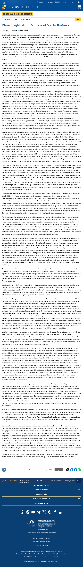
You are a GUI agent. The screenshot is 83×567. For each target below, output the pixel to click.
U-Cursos (50, 2)
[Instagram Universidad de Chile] (27, 512)
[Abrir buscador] (79, 2)
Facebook (71, 469)
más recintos (63, 554)
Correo (65, 2)
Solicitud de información (41, 545)
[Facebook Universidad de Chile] (55, 512)
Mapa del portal (49, 557)
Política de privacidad (53, 561)
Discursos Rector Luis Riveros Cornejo (17, 19)
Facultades (40, 2)
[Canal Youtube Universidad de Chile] (33, 512)
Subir (4, 470)
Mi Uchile (58, 2)
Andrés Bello (24, 554)
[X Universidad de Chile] (44, 512)
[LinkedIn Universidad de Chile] (60, 512)
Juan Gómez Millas (50, 554)
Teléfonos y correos (38, 557)
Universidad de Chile (33, 561)
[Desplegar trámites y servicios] (78, 480)
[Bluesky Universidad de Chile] (38, 512)
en (69, 2)
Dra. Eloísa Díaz (40, 554)
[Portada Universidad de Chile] (22, 5)
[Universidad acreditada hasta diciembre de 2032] (41, 524)
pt (75, 2)
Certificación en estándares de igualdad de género (42, 533)
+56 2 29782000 (27, 557)
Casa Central (58, 551)
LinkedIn (75, 469)
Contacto (57, 557)
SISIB (25, 561)
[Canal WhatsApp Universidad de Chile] (22, 512)
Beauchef (32, 554)
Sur (58, 554)
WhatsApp (79, 469)
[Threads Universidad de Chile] (49, 512)
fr (72, 2)
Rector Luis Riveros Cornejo (17, 14)
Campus (18, 554)
